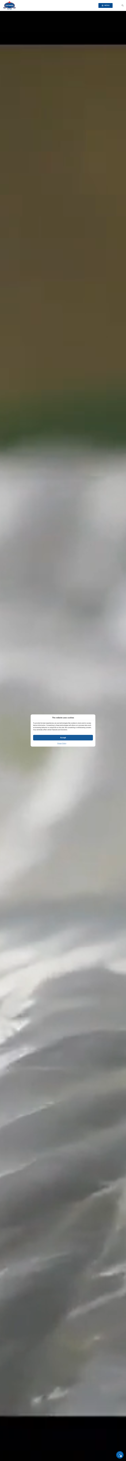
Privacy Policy (61, 743)
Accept (63, 738)
